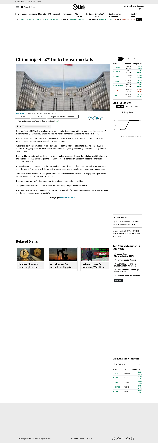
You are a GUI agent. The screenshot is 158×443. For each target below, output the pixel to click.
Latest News (73, 438)
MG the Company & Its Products (27, 2)
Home (17, 14)
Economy (33, 14)
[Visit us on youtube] (132, 438)
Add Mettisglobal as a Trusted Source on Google (37, 121)
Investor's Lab (100, 15)
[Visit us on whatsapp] (125, 438)
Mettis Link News (68, 198)
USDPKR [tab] (135, 107)
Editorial (90, 14)
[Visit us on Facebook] (113, 438)
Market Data (133, 15)
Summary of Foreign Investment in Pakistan (125, 265)
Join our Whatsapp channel (63, 117)
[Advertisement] (79, 38)
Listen (22, 117)
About (82, 438)
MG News (20, 113)
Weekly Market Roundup (124, 224)
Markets (42, 14)
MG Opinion (78, 15)
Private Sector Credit (126, 260)
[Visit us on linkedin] (121, 438)
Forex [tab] (125, 59)
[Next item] (140, 19)
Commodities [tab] (132, 59)
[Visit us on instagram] (128, 438)
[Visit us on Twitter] (117, 438)
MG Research (54, 14)
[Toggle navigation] (17, 7)
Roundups (67, 14)
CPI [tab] (131, 107)
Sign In (141, 9)
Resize (38, 117)
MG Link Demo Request (134, 6)
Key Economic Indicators (114, 15)
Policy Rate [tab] (120, 107)
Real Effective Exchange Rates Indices (126, 270)
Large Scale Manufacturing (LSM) (124, 255)
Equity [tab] (120, 59)
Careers (89, 438)
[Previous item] (137, 19)
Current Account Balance (128, 275)
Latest (24, 14)
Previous (118, 280)
